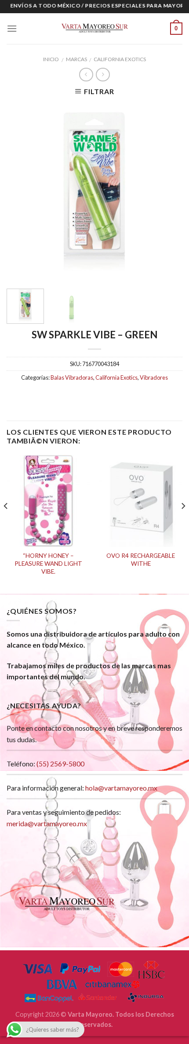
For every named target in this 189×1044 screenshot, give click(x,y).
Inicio (51, 59)
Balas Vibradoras (72, 377)
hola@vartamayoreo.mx (121, 788)
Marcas (76, 59)
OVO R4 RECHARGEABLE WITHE (140, 559)
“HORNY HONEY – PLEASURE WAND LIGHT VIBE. (48, 563)
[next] (168, 191)
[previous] (21, 191)
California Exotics (120, 59)
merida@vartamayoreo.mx (47, 823)
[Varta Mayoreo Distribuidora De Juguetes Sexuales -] (94, 28)
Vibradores (154, 377)
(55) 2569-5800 (60, 763)
